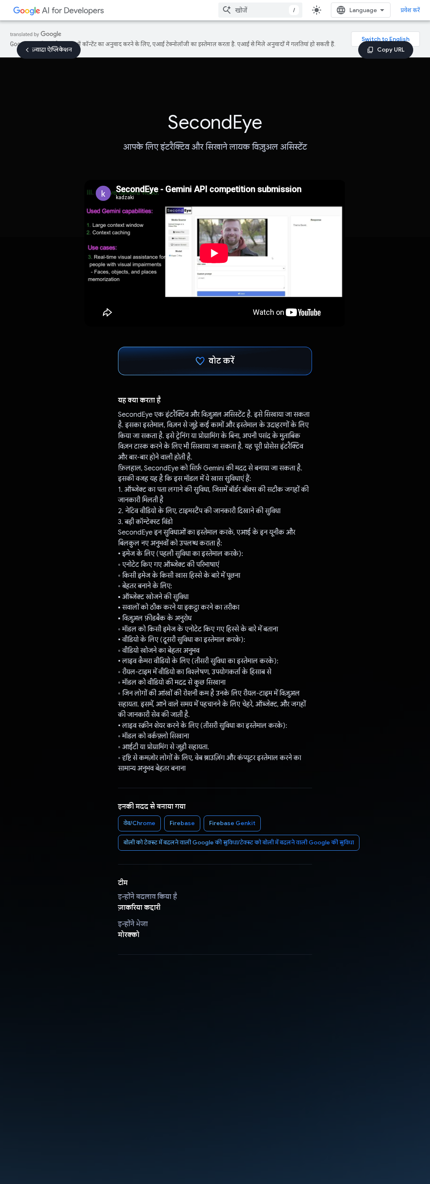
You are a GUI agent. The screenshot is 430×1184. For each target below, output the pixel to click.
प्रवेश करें (410, 10)
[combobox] (260, 10)
